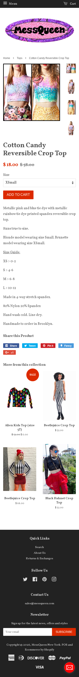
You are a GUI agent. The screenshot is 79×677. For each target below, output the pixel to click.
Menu (12, 4)
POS (64, 645)
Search (39, 547)
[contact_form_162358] (69, 667)
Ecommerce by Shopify (39, 650)
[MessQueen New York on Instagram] (54, 580)
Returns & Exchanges (39, 558)
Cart (72, 3)
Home (6, 58)
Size (6, 175)
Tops (19, 58)
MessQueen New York (46, 645)
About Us (40, 553)
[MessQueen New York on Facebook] (34, 580)
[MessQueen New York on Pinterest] (44, 580)
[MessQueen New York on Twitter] (25, 580)
